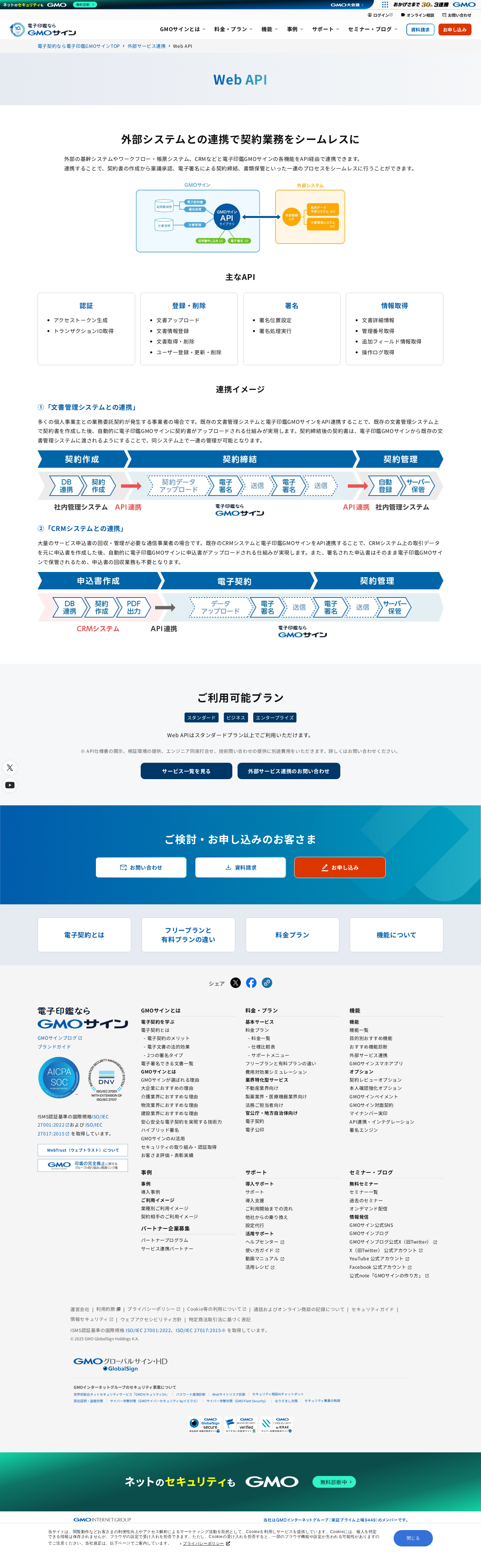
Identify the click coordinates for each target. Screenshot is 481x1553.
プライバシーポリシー (203, 1543)
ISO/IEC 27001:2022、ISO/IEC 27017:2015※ (176, 1330)
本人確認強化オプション (375, 1088)
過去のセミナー (366, 1200)
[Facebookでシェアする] (251, 983)
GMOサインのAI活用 (163, 1138)
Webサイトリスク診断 (228, 1394)
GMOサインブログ (369, 1233)
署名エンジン (363, 1130)
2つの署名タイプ (165, 1055)
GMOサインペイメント (373, 1096)
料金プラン (257, 1030)
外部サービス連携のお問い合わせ (289, 771)
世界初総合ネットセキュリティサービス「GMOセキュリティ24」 (121, 1394)
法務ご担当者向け (264, 1105)
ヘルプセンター (262, 1241)
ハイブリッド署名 (160, 1130)
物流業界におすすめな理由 (169, 1105)
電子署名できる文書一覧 (167, 1063)
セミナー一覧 (363, 1192)
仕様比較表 (263, 1046)
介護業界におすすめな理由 (169, 1096)
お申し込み (455, 29)
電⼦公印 (254, 1129)
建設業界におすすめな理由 (169, 1113)
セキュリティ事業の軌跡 (322, 1400)
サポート (254, 1192)
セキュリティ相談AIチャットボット (278, 1393)
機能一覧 (358, 1030)
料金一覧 (260, 1038)
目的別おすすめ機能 (370, 1038)
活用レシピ (257, 1267)
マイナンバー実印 (368, 1113)
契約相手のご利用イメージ (169, 1216)
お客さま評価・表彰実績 (167, 1155)
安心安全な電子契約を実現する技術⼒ (181, 1121)
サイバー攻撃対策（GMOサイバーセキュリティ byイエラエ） (155, 1400)
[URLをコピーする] (267, 983)
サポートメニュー (270, 1055)
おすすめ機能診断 (368, 1046)
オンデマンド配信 (368, 1208)
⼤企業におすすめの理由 (167, 1088)
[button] (240, 1425)
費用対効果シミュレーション (276, 1072)
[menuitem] (183, 29)
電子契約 (254, 1121)
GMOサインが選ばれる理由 (170, 1079)
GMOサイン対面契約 (371, 1105)
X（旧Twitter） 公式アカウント (383, 1250)
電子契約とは (155, 1030)
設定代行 (254, 1225)
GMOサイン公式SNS (371, 1225)
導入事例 (150, 1192)
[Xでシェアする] (235, 983)
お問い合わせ (457, 15)
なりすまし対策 (286, 1400)
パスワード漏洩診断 (190, 1394)
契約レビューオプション (375, 1079)
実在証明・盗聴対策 (88, 1400)
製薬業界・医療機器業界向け (276, 1096)
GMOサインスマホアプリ (376, 1063)
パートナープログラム (164, 1240)
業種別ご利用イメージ (165, 1208)
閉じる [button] (413, 1538)
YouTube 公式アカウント (376, 1258)
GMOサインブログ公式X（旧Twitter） (390, 1241)
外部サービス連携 (368, 1055)
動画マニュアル (262, 1258)
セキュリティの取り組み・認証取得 (179, 1147)
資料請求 (420, 29)
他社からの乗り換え (266, 1217)
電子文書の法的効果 (168, 1046)
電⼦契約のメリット (168, 1038)
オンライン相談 (417, 15)
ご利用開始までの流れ (269, 1208)
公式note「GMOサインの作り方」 (386, 1275)
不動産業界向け (262, 1088)
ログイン (380, 15)
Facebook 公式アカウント (377, 1267)
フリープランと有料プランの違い (280, 1063)
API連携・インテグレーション (381, 1121)
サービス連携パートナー (167, 1248)
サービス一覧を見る (186, 771)
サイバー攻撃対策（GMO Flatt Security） (237, 1400)
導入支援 (254, 1200)
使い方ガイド (259, 1250)
